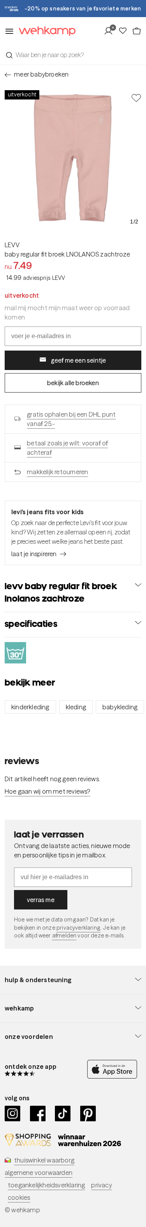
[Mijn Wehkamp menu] (111, 31)
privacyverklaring (78, 927)
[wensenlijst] (125, 31)
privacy (101, 1185)
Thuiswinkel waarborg (44, 1160)
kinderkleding (30, 707)
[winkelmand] (136, 31)
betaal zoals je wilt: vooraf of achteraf (67, 447)
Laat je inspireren (34, 554)
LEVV (12, 245)
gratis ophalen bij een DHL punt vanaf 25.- (71, 419)
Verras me (41, 900)
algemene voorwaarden (38, 1172)
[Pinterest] (88, 1113)
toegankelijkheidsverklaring (46, 1185)
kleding (76, 707)
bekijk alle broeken (73, 383)
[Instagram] (13, 1113)
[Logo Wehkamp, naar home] (45, 31)
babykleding (119, 707)
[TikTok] (63, 1113)
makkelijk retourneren (57, 472)
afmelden (64, 935)
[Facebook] (38, 1113)
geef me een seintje (78, 360)
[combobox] (73, 55)
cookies (19, 1197)
